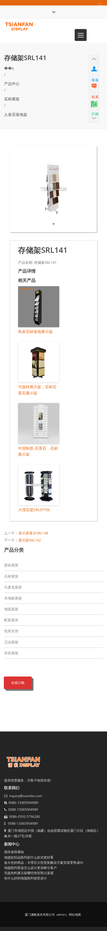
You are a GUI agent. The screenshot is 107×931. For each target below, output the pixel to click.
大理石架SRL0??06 (34, 509)
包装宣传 (11, 630)
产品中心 (11, 83)
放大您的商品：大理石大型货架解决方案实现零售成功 (43, 862)
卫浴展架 (11, 642)
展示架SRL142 (29, 540)
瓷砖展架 (11, 565)
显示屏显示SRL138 (33, 533)
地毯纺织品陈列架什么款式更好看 (29, 857)
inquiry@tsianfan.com (25, 796)
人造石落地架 (15, 114)
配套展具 (11, 619)
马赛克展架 (13, 587)
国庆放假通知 (14, 852)
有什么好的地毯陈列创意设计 (25, 878)
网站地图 (74, 914)
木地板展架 (13, 598)
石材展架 (11, 98)
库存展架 (11, 653)
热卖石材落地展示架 (35, 331)
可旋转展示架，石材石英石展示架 (37, 389)
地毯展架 (11, 609)
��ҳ (9, 68)
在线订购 (17, 682)
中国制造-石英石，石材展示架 (38, 451)
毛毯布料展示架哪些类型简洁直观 (29, 873)
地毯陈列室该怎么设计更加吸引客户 (30, 867)
